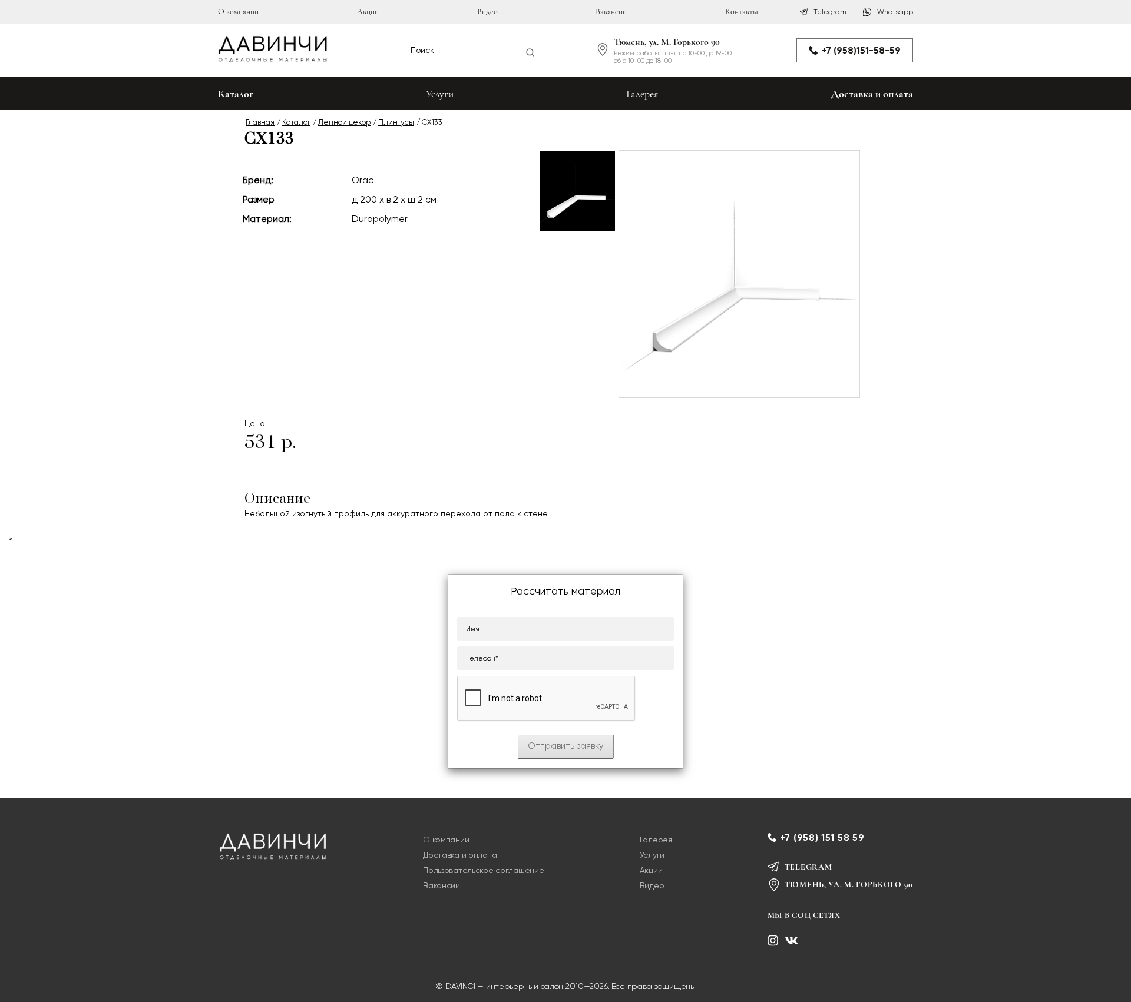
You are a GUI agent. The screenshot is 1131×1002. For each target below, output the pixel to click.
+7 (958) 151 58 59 (822, 837)
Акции (368, 11)
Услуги (440, 93)
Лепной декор (344, 122)
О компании (238, 11)
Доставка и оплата (872, 93)
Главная (260, 122)
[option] (577, 191)
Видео (487, 11)
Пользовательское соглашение (483, 870)
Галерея (642, 93)
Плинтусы (396, 122)
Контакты (741, 11)
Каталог (296, 122)
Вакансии (611, 11)
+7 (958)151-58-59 (861, 50)
